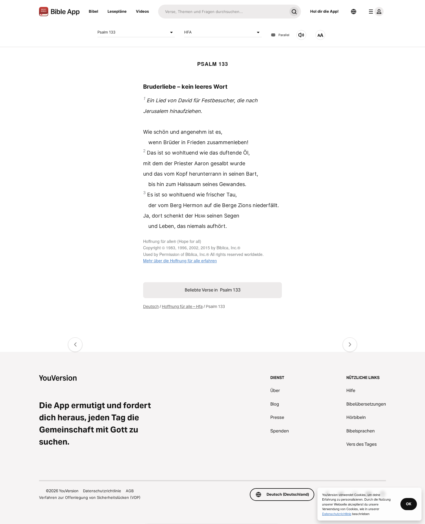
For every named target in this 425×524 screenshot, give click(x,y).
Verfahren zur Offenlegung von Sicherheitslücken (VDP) (90, 497)
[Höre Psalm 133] (301, 35)
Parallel (283, 35)
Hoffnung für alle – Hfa (182, 306)
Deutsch (151, 306)
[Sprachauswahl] (353, 11)
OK (408, 503)
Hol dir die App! (324, 11)
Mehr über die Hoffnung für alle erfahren (180, 260)
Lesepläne (117, 11)
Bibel (93, 11)
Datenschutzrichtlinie (102, 490)
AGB (130, 490)
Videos (142, 11)
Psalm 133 (106, 32)
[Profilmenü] (375, 11)
